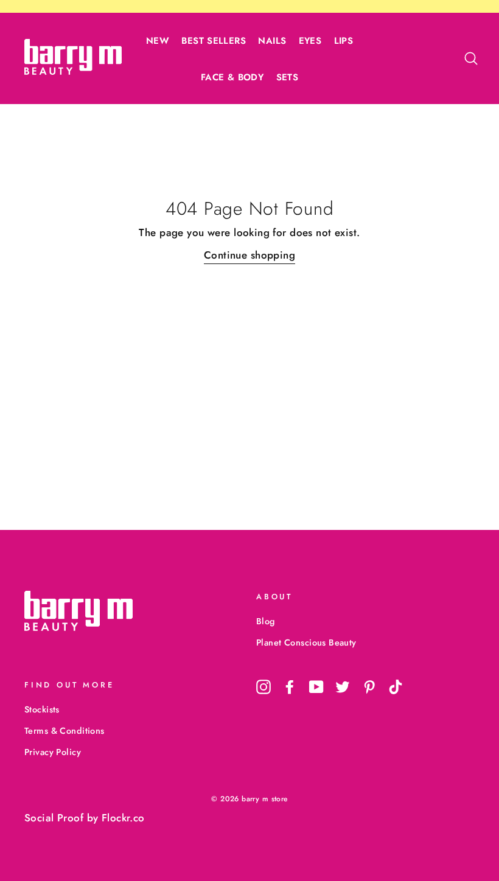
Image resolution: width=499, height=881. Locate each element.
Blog (265, 621)
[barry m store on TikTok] (395, 686)
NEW (157, 40)
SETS (287, 77)
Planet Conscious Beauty (306, 642)
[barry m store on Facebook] (289, 686)
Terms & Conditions (64, 731)
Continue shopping (249, 255)
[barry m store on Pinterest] (369, 686)
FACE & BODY (232, 77)
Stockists (42, 709)
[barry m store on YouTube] (316, 686)
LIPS (344, 40)
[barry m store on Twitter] (342, 686)
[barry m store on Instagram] (263, 686)
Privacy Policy (52, 752)
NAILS (272, 40)
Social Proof (53, 817)
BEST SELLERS (213, 40)
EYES (310, 40)
